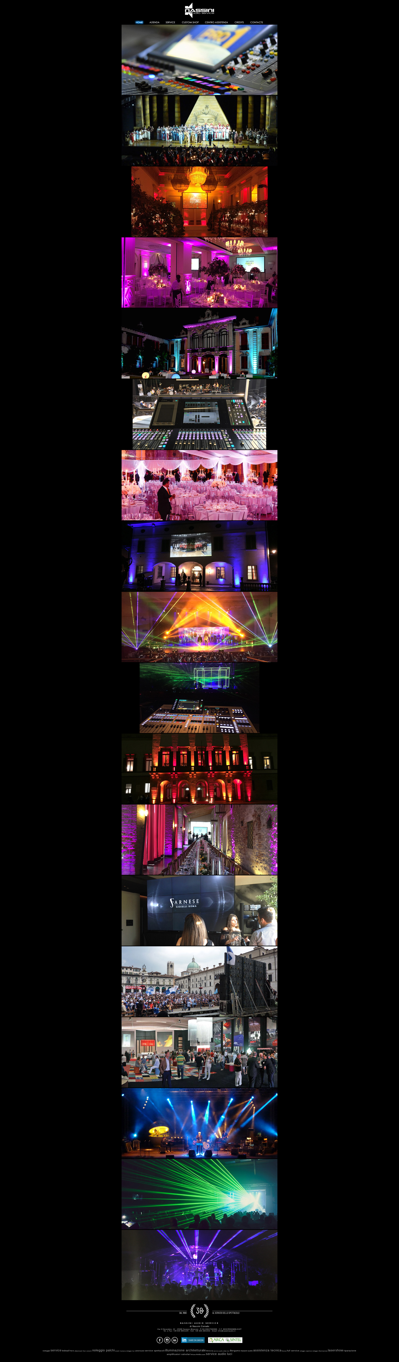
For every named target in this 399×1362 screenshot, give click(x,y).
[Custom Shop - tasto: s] (190, 22)
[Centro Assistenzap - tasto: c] (216, 22)
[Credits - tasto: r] (239, 22)
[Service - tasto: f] (170, 22)
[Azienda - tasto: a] (154, 22)
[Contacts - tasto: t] (257, 22)
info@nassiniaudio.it (227, 1331)
